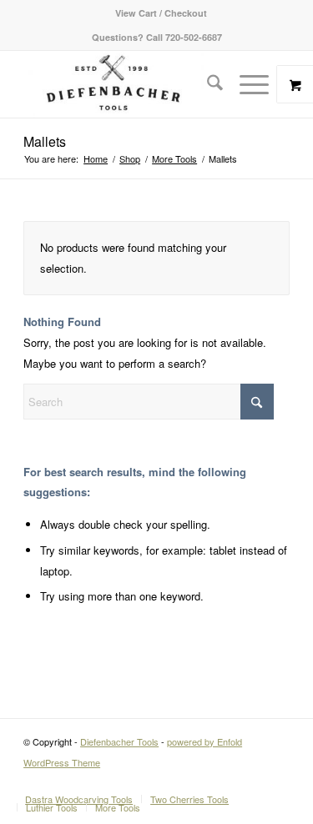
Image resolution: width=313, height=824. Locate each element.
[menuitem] (161, 13)
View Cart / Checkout (161, 13)
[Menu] (246, 84)
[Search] (206, 84)
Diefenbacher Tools (119, 741)
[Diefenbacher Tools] (129, 84)
